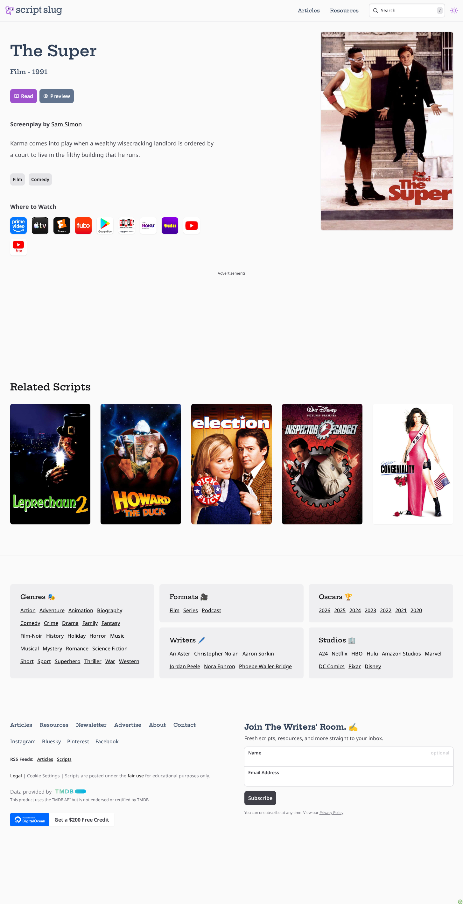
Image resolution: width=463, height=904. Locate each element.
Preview (60, 96)
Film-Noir (31, 635)
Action (28, 610)
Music (117, 635)
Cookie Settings (43, 776)
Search (411, 10)
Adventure (52, 610)
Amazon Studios (401, 653)
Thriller (93, 661)
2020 (416, 610)
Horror (97, 635)
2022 (385, 610)
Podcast (211, 610)
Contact (184, 725)
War (110, 661)
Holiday (76, 635)
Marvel (433, 653)
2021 (401, 610)
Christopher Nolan (216, 653)
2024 (355, 610)
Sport (44, 661)
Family (90, 623)
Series (190, 610)
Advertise (127, 725)
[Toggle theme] (454, 10)
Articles (309, 10)
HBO (357, 653)
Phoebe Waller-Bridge (265, 666)
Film (17, 179)
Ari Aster (180, 653)
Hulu (372, 653)
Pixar (354, 666)
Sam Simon (66, 124)
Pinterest (78, 741)
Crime (51, 623)
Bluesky (51, 741)
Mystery (52, 648)
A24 (323, 653)
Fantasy (111, 623)
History (55, 635)
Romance (77, 648)
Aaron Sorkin (258, 653)
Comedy (40, 179)
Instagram (23, 741)
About (157, 725)
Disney (373, 666)
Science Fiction (110, 648)
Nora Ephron (219, 666)
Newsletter (91, 725)
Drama (70, 623)
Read (27, 96)
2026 (324, 610)
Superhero (68, 661)
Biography (109, 610)
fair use (136, 776)
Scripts (64, 759)
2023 (370, 610)
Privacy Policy (331, 812)
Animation (80, 610)
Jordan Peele (185, 666)
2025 (340, 610)
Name (348, 753)
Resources (344, 10)
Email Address (263, 772)
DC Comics (332, 666)
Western (129, 661)
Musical (29, 648)
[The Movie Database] (69, 791)
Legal (16, 776)
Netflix (339, 653)
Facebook (107, 741)
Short (27, 661)
